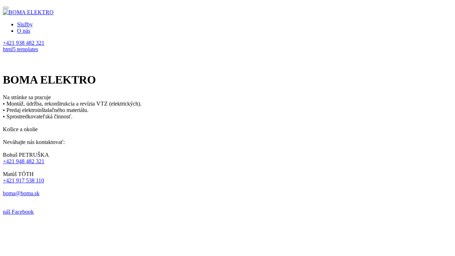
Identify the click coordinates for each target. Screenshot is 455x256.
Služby (25, 24)
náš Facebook (18, 212)
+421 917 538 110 (23, 180)
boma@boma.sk (21, 193)
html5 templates (20, 49)
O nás (23, 31)
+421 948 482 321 (23, 161)
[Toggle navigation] (6, 8)
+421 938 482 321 (23, 43)
